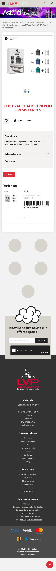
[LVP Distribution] (28, 379)
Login (9, 174)
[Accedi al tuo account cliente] (51, 3)
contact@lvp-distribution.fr (31, 519)
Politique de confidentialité (28, 551)
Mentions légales (28, 554)
